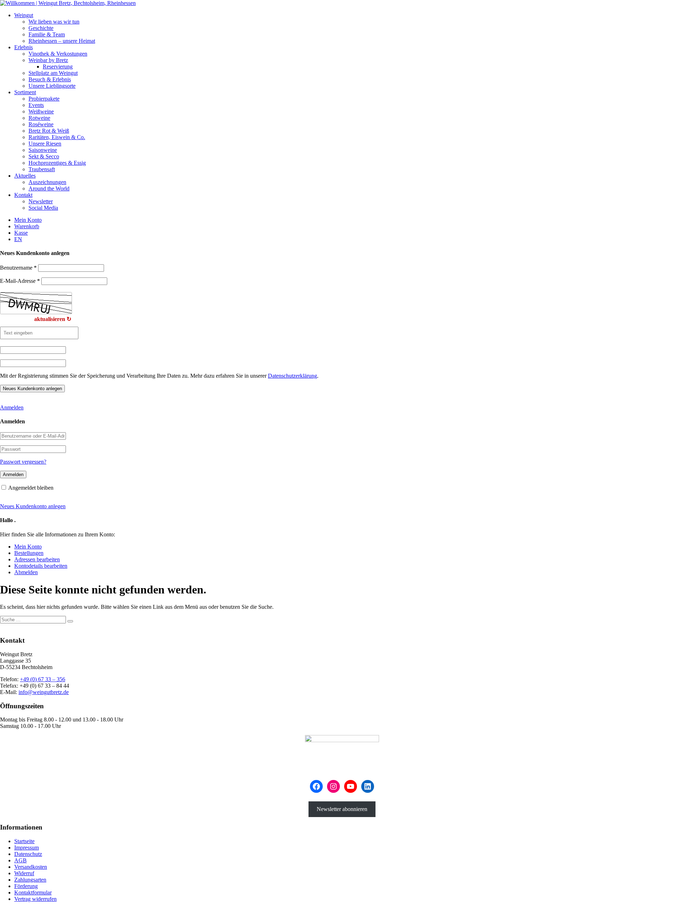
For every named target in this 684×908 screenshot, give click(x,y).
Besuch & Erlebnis (49, 79)
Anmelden (12, 407)
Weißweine (41, 111)
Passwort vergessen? (23, 462)
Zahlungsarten (30, 880)
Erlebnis (23, 47)
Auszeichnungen (47, 182)
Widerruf (24, 873)
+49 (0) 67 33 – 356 (42, 679)
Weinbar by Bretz (48, 60)
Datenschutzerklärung (292, 376)
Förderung (26, 886)
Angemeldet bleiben (30, 488)
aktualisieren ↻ (52, 319)
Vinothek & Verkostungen (57, 54)
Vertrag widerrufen (35, 899)
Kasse (21, 233)
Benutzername (18, 268)
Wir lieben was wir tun (53, 22)
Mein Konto (28, 220)
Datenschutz (28, 854)
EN (18, 239)
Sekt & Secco (43, 156)
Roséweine (40, 124)
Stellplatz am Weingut (53, 73)
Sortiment (25, 92)
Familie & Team (46, 34)
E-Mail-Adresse (20, 281)
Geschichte (40, 28)
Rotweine (39, 118)
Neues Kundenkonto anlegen (33, 506)
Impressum (26, 848)
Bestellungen (28, 553)
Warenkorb (26, 226)
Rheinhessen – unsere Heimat (61, 41)
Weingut (23, 15)
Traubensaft (41, 169)
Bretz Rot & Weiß (48, 131)
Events (36, 105)
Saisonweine (42, 150)
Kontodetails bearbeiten (40, 566)
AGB (20, 860)
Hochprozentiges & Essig (57, 163)
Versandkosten (30, 867)
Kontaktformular (33, 892)
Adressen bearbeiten (37, 559)
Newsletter (40, 201)
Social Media (43, 208)
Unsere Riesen (44, 144)
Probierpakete (43, 99)
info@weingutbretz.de (44, 692)
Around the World (48, 188)
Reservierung (58, 66)
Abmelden (26, 572)
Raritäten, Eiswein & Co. (56, 137)
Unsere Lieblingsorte (52, 86)
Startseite (24, 841)
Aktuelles (25, 176)
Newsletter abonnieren (342, 809)
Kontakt (23, 195)
